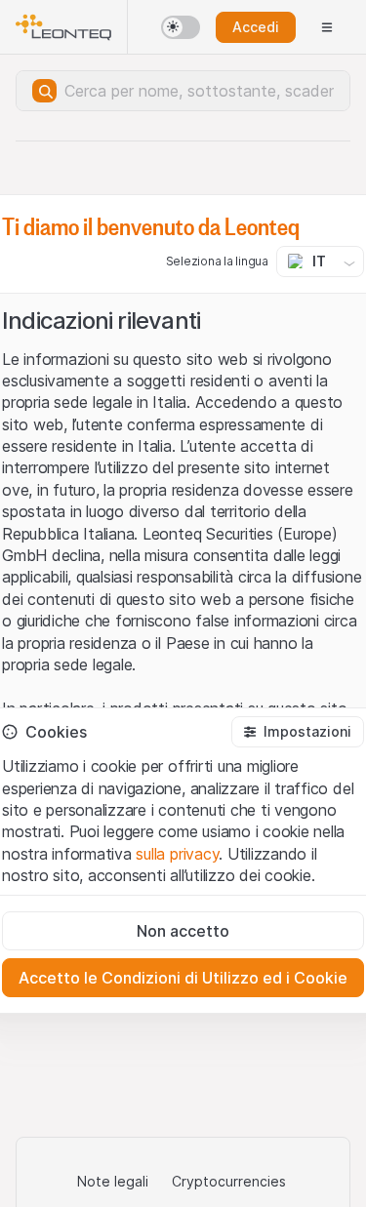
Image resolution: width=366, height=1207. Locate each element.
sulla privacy (177, 854)
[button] (297, 731)
